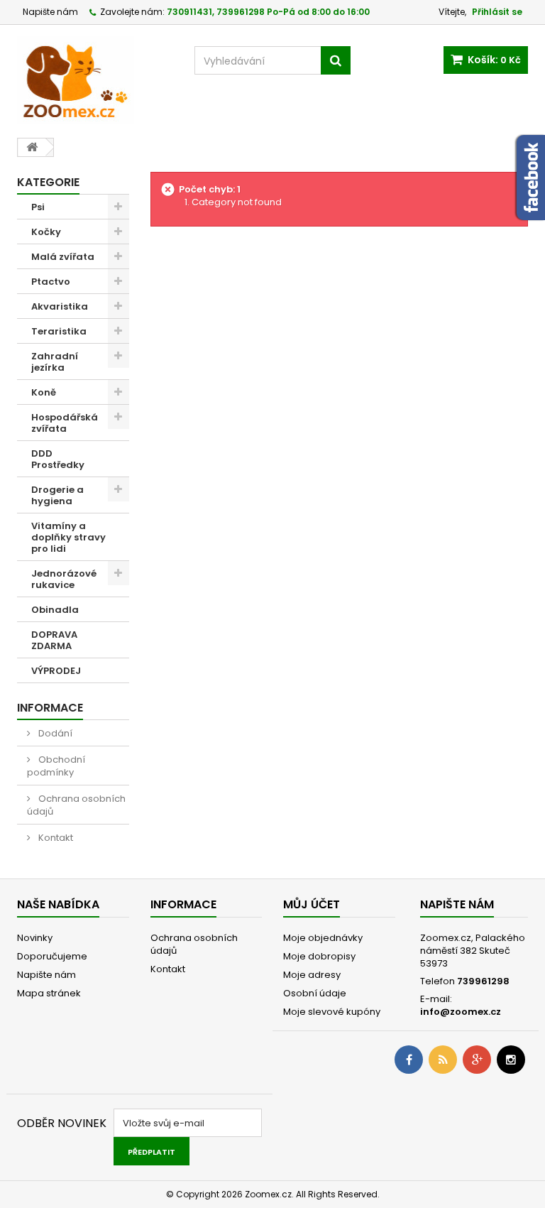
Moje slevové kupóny (331, 1011)
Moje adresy (312, 974)
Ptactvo (50, 281)
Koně (43, 392)
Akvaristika (59, 306)
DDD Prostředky (57, 459)
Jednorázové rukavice (64, 579)
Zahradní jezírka (54, 361)
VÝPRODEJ (56, 671)
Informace (50, 708)
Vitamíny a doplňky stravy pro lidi (68, 537)
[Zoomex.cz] (95, 81)
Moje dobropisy (319, 956)
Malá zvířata (62, 256)
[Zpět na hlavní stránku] (31, 147)
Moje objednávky (323, 938)
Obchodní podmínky (56, 766)
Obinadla (55, 609)
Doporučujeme (52, 956)
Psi (38, 207)
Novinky (35, 938)
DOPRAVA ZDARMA (54, 640)
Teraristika (59, 331)
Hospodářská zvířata (64, 422)
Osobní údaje (314, 993)
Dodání (54, 733)
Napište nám (50, 12)
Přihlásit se (497, 12)
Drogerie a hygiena (57, 495)
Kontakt (54, 837)
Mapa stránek (49, 993)
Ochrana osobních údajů (76, 805)
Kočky (46, 232)
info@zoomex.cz (460, 1011)
